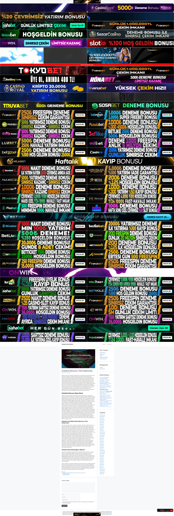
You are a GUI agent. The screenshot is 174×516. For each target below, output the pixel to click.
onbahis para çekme (108, 398)
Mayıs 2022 (102, 473)
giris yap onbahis (106, 377)
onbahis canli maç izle (103, 385)
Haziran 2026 (102, 416)
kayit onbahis (102, 380)
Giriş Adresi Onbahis (103, 378)
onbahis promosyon (103, 399)
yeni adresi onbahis (102, 406)
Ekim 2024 (102, 428)
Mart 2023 (102, 458)
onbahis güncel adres (107, 392)
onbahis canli (101, 384)
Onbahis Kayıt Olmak (66, 474)
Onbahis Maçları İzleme (66, 473)
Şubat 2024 (102, 441)
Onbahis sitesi (102, 400)
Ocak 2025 (102, 424)
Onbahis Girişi (109, 391)
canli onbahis (101, 377)
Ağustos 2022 (102, 469)
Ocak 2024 (102, 442)
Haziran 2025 (102, 419)
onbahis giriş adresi (102, 391)
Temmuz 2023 (102, 452)
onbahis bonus (109, 383)
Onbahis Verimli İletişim (104, 357)
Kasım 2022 (102, 464)
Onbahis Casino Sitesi (103, 386)
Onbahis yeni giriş (108, 404)
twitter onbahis (106, 405)
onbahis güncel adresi (103, 393)
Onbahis (104, 344)
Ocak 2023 (102, 461)
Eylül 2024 (101, 430)
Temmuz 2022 (102, 470)
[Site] (43, 114)
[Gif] (87, 161)
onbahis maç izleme (103, 397)
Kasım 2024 (102, 427)
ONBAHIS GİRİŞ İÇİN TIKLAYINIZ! (87, 64)
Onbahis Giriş (109, 344)
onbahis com (83, 472)
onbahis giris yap (103, 387)
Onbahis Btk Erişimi (103, 358)
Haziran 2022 (102, 472)
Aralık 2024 (102, 425)
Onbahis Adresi (102, 352)
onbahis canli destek (106, 384)
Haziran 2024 (102, 435)
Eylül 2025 (101, 418)
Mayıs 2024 (102, 436)
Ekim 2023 (102, 447)
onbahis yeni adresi (103, 404)
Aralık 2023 (102, 444)
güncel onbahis (107, 379)
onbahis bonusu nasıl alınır (77, 472)
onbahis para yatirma (103, 398)
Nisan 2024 (102, 438)
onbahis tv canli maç (108, 400)
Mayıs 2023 (102, 455)
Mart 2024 (102, 439)
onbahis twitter (105, 401)
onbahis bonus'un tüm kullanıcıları (68, 472)
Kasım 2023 (102, 445)
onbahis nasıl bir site (109, 397)
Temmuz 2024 (102, 433)
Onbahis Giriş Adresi (67, 344)
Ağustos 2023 (102, 450)
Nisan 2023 (102, 456)
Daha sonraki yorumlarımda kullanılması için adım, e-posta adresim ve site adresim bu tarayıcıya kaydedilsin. (78, 502)
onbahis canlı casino (108, 385)
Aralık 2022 (102, 462)
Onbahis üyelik (102, 405)
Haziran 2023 (102, 453)
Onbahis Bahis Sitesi (103, 383)
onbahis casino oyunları (108, 406)
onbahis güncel (102, 392)
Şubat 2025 (102, 422)
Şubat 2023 (102, 459)
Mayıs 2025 (102, 421)
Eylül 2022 (101, 467)
